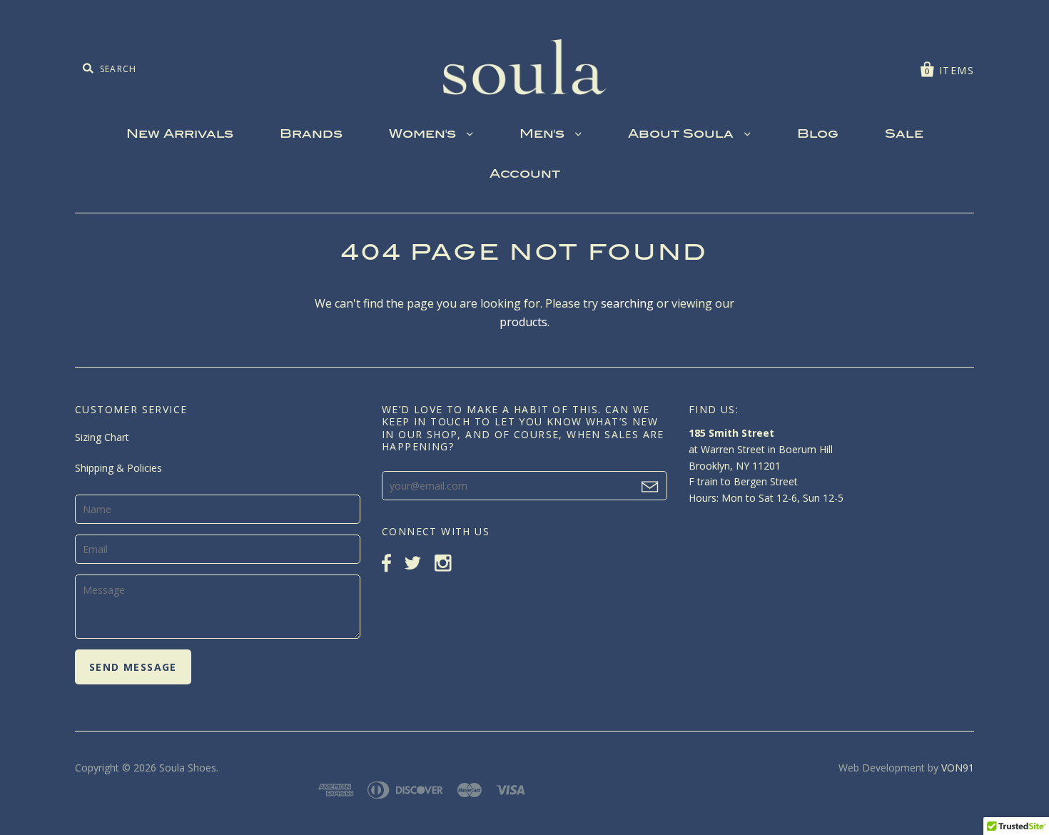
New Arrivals (179, 135)
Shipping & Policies (118, 468)
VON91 (957, 767)
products (523, 322)
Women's (424, 135)
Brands (311, 135)
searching (627, 303)
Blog (817, 135)
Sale (904, 135)
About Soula (682, 135)
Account (525, 175)
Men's (544, 135)
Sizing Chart (102, 437)
